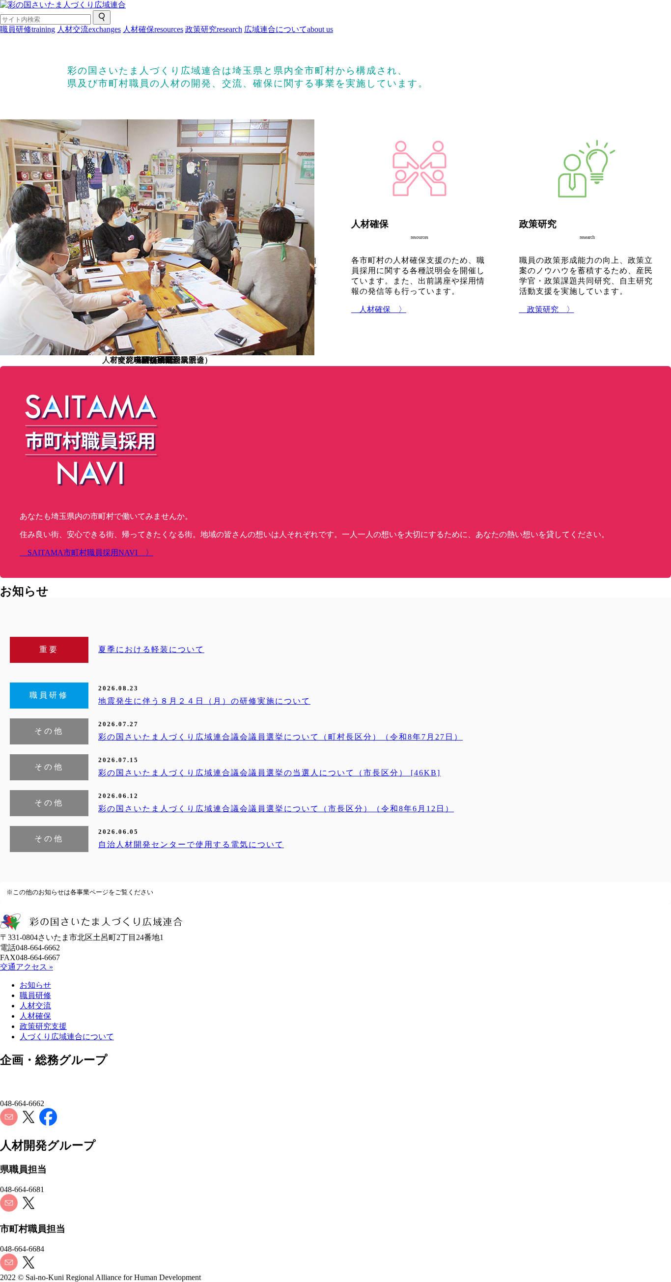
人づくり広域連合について (67, 1036)
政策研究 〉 (546, 309)
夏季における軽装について (151, 649)
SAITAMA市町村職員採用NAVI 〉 (86, 552)
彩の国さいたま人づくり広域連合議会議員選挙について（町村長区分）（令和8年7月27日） (280, 737)
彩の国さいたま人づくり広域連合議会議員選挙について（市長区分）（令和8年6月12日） (276, 808)
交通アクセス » (26, 967)
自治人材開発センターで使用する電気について (191, 844)
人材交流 (89, 29)
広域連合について (288, 29)
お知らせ (35, 985)
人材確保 (153, 29)
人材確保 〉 (378, 309)
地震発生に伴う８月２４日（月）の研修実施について (204, 701)
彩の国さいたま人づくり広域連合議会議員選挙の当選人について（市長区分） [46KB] (269, 773)
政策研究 (213, 29)
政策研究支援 (43, 1026)
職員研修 (27, 29)
